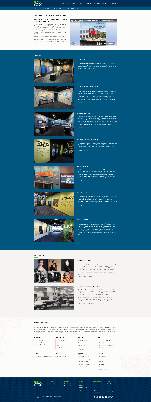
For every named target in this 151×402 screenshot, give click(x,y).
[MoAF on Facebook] (94, 397)
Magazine (88, 3)
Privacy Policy (37, 397)
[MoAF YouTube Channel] (100, 397)
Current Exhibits (46, 8)
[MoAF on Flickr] (106, 397)
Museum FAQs (110, 391)
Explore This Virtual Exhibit (85, 276)
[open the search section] (108, 3)
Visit (63, 3)
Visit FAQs (52, 387)
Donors (67, 8)
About (104, 3)
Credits (49, 397)
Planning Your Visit (54, 383)
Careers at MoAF (110, 389)
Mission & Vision (110, 383)
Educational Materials (83, 387)
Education (81, 3)
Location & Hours (54, 385)
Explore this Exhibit (83, 71)
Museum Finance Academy (82, 384)
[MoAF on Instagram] (97, 397)
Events (74, 3)
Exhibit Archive (75, 8)
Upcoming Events (97, 381)
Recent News (96, 385)
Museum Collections (97, 392)
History (108, 385)
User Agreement (44, 397)
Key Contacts (110, 387)
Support (113, 3)
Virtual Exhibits (57, 8)
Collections (96, 3)
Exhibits (68, 3)
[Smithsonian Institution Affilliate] (112, 397)
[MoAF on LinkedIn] (103, 397)
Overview (36, 8)
